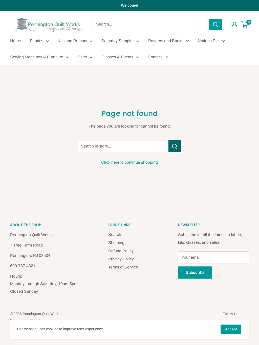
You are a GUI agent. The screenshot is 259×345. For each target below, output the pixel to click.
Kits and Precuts (72, 41)
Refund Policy (121, 251)
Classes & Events (117, 57)
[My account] (234, 24)
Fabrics (36, 41)
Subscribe (195, 272)
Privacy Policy (121, 259)
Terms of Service (123, 267)
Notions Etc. (209, 41)
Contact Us (158, 57)
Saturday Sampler (117, 41)
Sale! (82, 57)
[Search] (215, 24)
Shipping (116, 242)
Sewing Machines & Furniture (36, 57)
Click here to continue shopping (129, 162)
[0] (245, 24)
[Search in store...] (174, 146)
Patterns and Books (165, 41)
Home (15, 41)
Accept (231, 329)
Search (114, 234)
